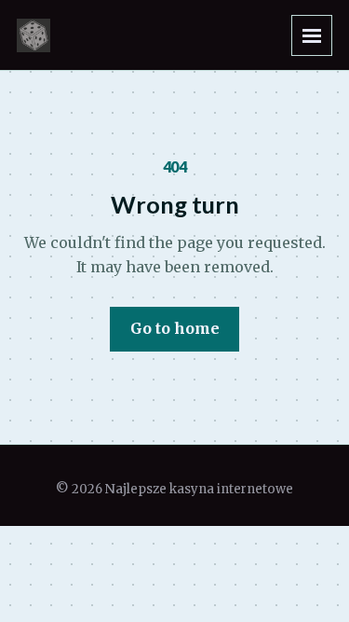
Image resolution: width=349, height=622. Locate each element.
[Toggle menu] (311, 35)
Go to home (175, 328)
